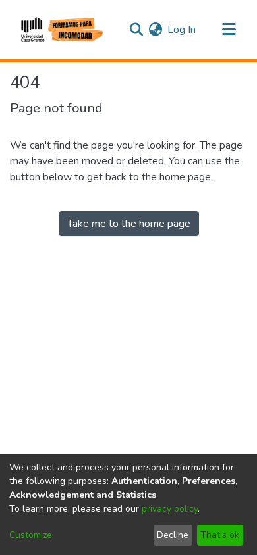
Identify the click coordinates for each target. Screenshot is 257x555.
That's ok (219, 535)
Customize (30, 535)
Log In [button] (182, 29)
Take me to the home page (128, 223)
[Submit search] (136, 29)
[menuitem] (155, 29)
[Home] (60, 29)
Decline (172, 535)
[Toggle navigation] (228, 29)
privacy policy (170, 508)
